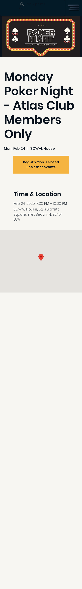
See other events (41, 167)
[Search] (21, 8)
